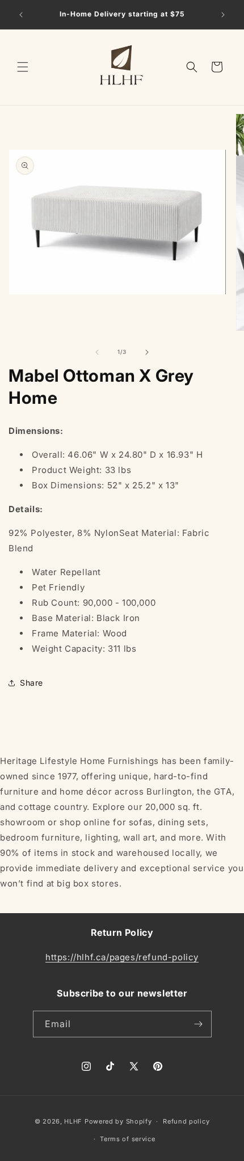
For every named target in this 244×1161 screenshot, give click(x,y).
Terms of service (127, 1139)
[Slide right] (146, 352)
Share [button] (31, 682)
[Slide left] (97, 352)
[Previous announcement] (21, 14)
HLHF (73, 1121)
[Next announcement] (223, 14)
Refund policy (186, 1121)
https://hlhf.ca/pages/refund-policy (122, 957)
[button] (22, 66)
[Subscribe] (198, 1024)
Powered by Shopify (118, 1121)
